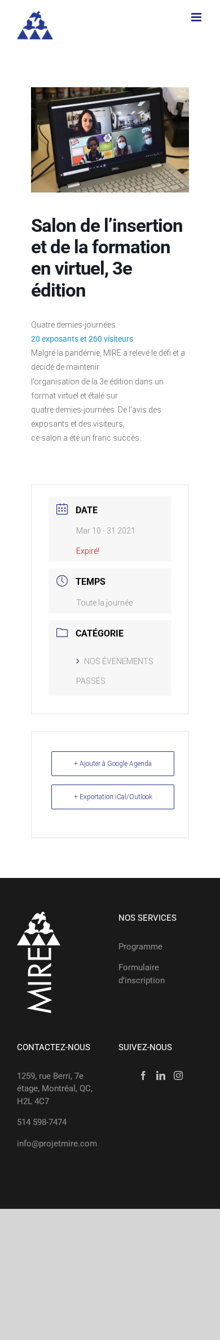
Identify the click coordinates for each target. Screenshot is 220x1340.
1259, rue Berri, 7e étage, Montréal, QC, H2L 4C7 (55, 1088)
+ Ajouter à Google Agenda (113, 764)
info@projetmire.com (57, 1144)
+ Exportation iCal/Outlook (113, 797)
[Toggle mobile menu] (197, 17)
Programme (140, 947)
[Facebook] (143, 1075)
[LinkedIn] (160, 1075)
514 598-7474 (42, 1122)
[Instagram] (178, 1075)
